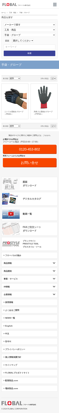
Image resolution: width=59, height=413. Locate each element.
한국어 (8, 341)
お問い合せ (29, 163)
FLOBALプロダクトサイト (17, 373)
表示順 (5, 78)
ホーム (3, 12)
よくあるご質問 (12, 310)
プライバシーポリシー (15, 349)
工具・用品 (12, 12)
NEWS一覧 (10, 318)
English (9, 326)
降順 (23, 78)
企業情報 (8, 294)
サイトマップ (11, 365)
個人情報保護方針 (13, 357)
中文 (7, 333)
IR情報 (7, 287)
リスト (33, 78)
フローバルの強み (13, 255)
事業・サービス (11, 279)
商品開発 (8, 271)
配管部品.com (11, 380)
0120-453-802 (29, 149)
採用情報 (9, 302)
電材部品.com (11, 388)
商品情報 (8, 263)
